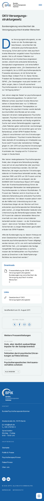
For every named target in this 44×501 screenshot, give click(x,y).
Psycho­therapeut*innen (11, 457)
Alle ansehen (10, 371)
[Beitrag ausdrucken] (29, 324)
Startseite (5, 448)
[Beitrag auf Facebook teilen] (19, 324)
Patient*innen (7, 462)
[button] (4, 479)
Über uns (5, 467)
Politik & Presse (8, 453)
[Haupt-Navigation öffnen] (40, 5)
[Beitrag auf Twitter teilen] (15, 324)
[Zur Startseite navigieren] (14, 5)
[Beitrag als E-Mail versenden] (24, 324)
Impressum (6, 490)
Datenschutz (18, 490)
